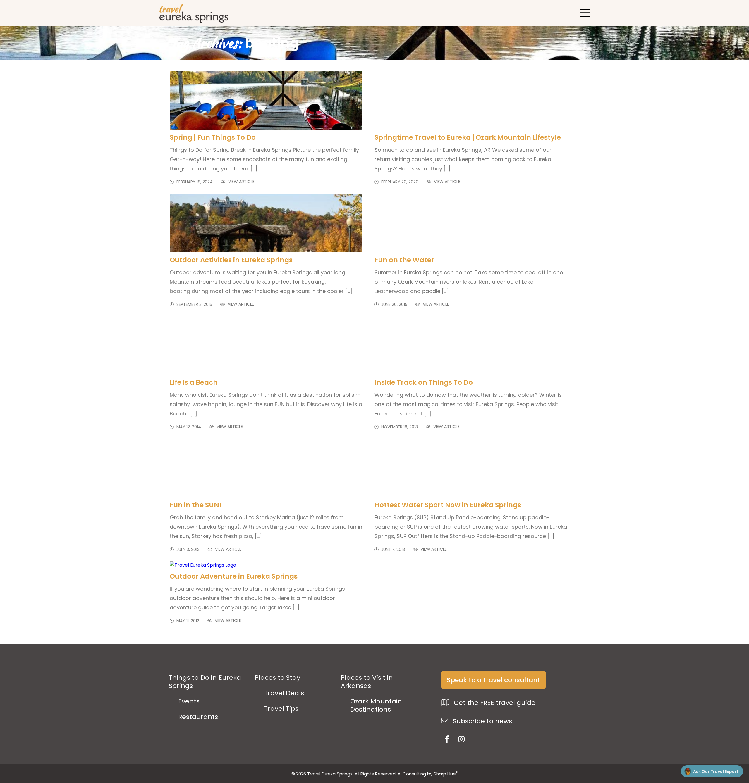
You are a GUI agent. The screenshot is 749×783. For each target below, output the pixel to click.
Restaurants (198, 717)
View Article (241, 182)
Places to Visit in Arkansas (367, 682)
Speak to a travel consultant (493, 679)
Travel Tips (281, 709)
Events (189, 701)
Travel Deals (284, 693)
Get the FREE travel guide (493, 702)
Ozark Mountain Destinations (376, 705)
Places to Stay (277, 678)
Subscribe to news (481, 721)
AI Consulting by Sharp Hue (428, 774)
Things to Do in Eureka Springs (205, 682)
